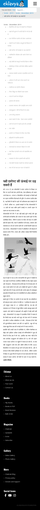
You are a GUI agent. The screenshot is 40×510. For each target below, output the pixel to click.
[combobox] (26, 10)
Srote (7, 436)
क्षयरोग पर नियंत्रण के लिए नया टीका (19, 133)
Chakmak (8, 429)
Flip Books (9, 403)
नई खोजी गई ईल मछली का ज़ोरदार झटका (21, 163)
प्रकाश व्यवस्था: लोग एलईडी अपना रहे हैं (20, 105)
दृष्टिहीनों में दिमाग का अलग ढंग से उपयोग (20, 142)
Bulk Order (9, 414)
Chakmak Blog (10, 474)
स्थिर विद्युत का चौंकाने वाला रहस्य (18, 92)
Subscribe (8, 440)
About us (8, 376)
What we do (9, 380)
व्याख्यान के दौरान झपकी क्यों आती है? (19, 158)
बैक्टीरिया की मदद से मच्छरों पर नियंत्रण (20, 27)
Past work (9, 384)
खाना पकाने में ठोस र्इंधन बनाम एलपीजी (20, 119)
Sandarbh (8, 433)
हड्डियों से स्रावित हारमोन (16, 138)
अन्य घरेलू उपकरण (14, 115)
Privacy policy (10, 478)
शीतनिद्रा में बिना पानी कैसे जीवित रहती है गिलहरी (20, 67)
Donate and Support (12, 482)
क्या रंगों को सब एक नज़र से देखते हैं (19, 168)
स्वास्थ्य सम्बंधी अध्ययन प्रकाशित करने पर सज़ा (20, 74)
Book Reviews (10, 410)
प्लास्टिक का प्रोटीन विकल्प (17, 87)
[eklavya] (14, 3)
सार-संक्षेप (12, 128)
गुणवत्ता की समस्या (14, 101)
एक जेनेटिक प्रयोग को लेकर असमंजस (20, 38)
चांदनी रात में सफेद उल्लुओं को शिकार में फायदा (19, 44)
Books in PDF (10, 406)
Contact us (9, 387)
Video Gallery (10, 455)
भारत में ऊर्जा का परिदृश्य (16, 96)
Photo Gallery (10, 459)
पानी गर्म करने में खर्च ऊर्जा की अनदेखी (20, 124)
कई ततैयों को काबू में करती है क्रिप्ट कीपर (20, 62)
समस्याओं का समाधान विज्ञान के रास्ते (19, 147)
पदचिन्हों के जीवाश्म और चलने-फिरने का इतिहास (19, 56)
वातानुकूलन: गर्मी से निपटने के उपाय (19, 110)
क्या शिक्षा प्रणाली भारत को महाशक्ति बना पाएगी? (20, 152)
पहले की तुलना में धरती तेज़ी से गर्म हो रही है (20, 32)
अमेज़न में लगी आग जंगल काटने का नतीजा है (18, 81)
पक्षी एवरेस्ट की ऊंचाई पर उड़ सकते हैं (19, 50)
